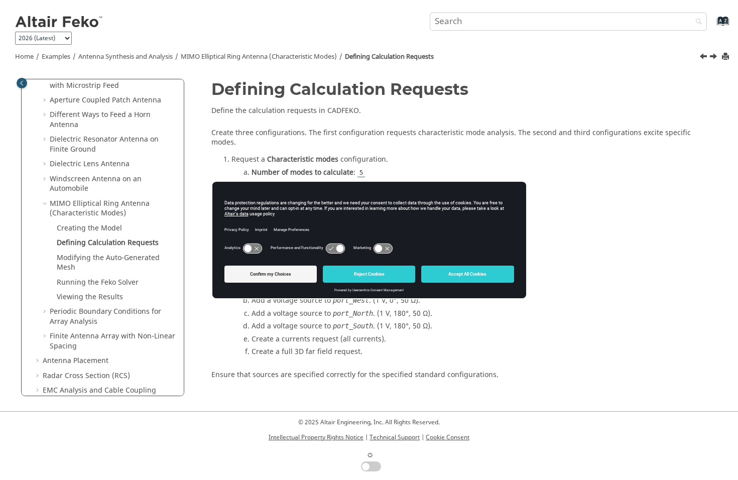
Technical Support (395, 437)
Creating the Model (89, 228)
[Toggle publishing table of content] (22, 83)
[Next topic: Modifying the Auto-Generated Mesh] (714, 58)
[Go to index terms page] (712, 26)
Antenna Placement (75, 360)
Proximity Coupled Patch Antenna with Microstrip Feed (106, 80)
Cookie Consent (447, 437)
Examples (56, 56)
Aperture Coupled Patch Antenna (105, 100)
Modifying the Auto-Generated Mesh (108, 263)
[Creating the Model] (704, 58)
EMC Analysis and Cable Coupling (99, 390)
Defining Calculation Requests (389, 56)
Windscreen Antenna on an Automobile (96, 184)
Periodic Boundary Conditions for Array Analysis (105, 316)
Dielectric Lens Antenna (90, 164)
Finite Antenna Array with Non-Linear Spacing (112, 341)
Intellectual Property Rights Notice (316, 437)
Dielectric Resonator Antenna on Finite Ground (104, 144)
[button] (46, 100)
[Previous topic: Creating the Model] (704, 58)
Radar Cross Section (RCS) (86, 376)
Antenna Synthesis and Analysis (125, 56)
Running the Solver (98, 282)
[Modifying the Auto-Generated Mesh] (714, 58)
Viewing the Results (90, 297)
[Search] (696, 22)
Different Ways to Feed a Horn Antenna (100, 119)
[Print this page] (726, 57)
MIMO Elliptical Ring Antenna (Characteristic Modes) (259, 56)
